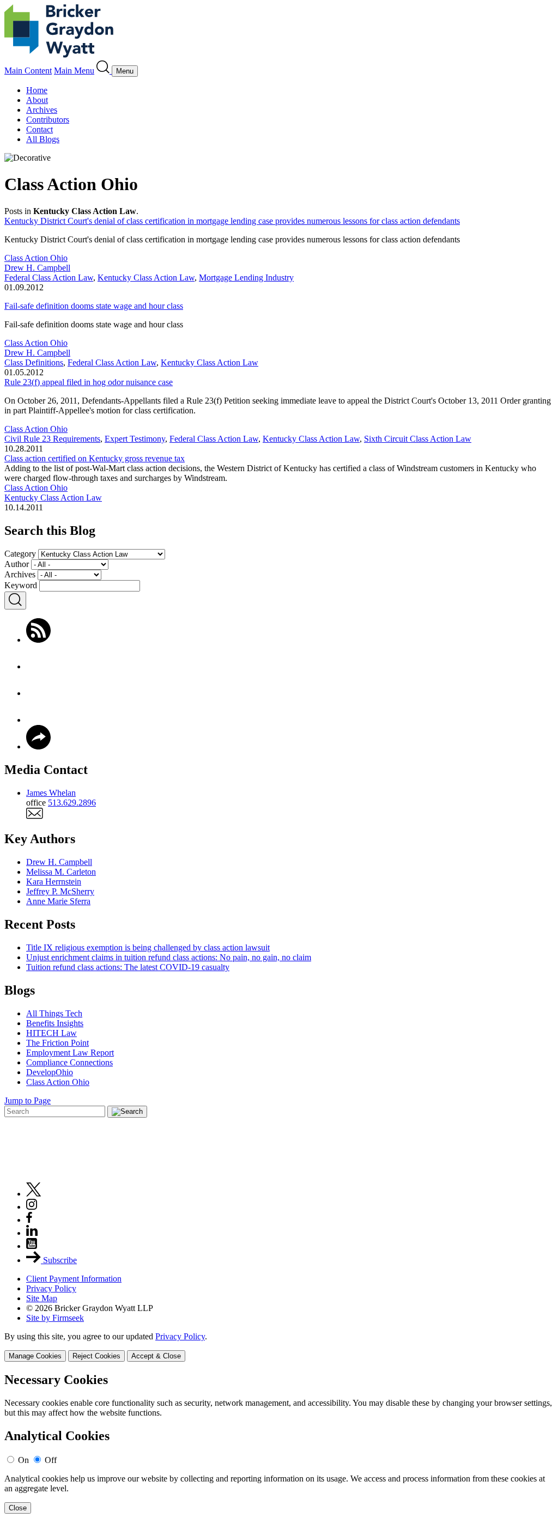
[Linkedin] (32, 1232)
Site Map (41, 1298)
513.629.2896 (72, 802)
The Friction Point (57, 1042)
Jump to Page (27, 1100)
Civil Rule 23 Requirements (52, 438)
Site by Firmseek (55, 1317)
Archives (41, 109)
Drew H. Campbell (37, 267)
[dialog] (279, 1347)
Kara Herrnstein (53, 881)
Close (18, 1508)
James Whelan (51, 792)
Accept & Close (156, 1356)
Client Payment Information (74, 1278)
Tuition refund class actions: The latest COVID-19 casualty (127, 967)
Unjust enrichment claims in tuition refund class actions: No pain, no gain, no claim (168, 957)
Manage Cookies (35, 1356)
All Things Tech (54, 1013)
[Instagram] (32, 1206)
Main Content (28, 70)
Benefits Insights (54, 1023)
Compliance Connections (69, 1062)
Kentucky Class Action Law (146, 277)
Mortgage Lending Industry (246, 277)
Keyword (20, 585)
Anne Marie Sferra (58, 901)
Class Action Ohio (36, 258)
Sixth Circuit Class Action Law (417, 438)
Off (51, 1460)
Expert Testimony (135, 438)
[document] (279, 1443)
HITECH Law (51, 1033)
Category (20, 553)
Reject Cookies (96, 1356)
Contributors (47, 119)
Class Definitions (33, 362)
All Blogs (42, 139)
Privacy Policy (51, 1288)
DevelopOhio (49, 1072)
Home (36, 90)
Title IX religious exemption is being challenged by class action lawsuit (148, 947)
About (37, 100)
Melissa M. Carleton (61, 871)
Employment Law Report (70, 1052)
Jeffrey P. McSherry (60, 891)
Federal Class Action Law (48, 277)
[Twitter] (38, 693)
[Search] (104, 70)
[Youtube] (31, 1246)
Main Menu (74, 70)
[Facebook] (38, 666)
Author (16, 564)
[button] (38, 746)
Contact (39, 129)
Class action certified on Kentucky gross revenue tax (94, 458)
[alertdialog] (279, 1443)
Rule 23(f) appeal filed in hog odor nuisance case (88, 382)
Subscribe (59, 1260)
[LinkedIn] (38, 719)
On (23, 1460)
